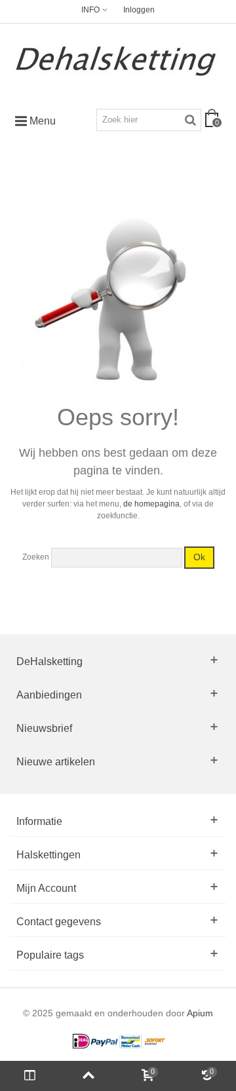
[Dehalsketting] (118, 61)
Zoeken (35, 557)
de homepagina (151, 503)
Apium (200, 1013)
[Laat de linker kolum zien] (29, 1076)
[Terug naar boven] (88, 1076)
